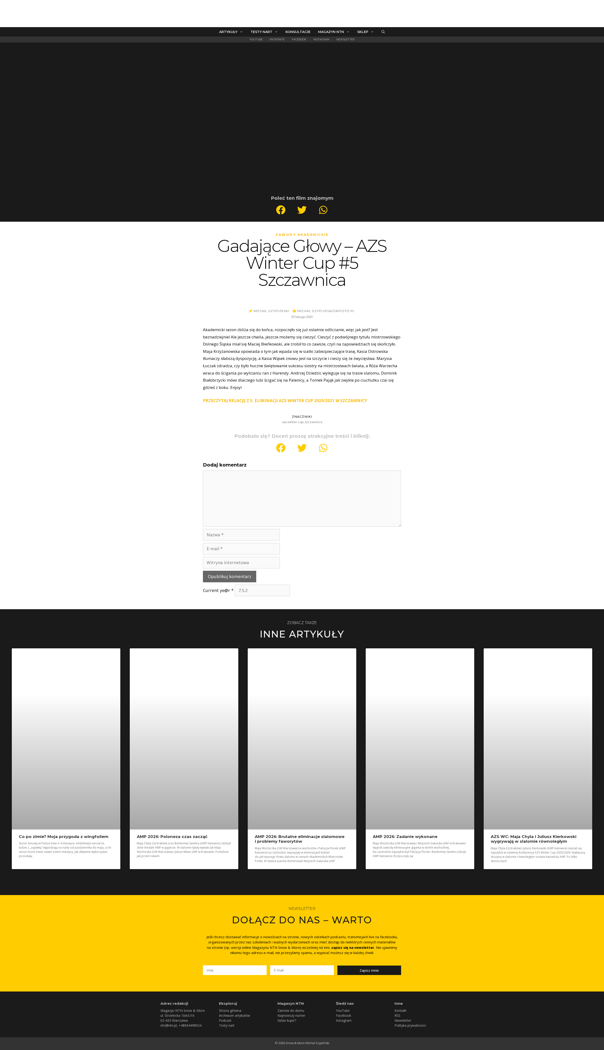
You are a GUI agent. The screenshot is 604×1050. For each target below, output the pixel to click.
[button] (280, 210)
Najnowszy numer (291, 1015)
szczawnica (313, 422)
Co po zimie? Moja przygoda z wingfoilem (63, 836)
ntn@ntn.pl (168, 1025)
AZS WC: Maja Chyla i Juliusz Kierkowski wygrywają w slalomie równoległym (533, 839)
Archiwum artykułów (234, 1015)
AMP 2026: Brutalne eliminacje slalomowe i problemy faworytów (299, 839)
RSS (397, 1015)
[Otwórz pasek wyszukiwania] (383, 32)
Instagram (321, 39)
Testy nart (261, 32)
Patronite (277, 39)
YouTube (256, 39)
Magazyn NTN (331, 32)
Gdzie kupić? (286, 1020)
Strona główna (230, 1010)
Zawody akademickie (302, 235)
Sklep (362, 32)
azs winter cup (293, 422)
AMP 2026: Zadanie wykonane (405, 836)
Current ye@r (218, 590)
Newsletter (345, 39)
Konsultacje (297, 32)
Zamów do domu (290, 1010)
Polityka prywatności (410, 1025)
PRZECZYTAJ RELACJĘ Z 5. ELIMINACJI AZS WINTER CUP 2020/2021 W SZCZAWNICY (285, 400)
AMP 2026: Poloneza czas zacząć (172, 836)
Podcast (225, 1020)
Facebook (299, 39)
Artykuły (228, 32)
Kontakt (400, 1010)
